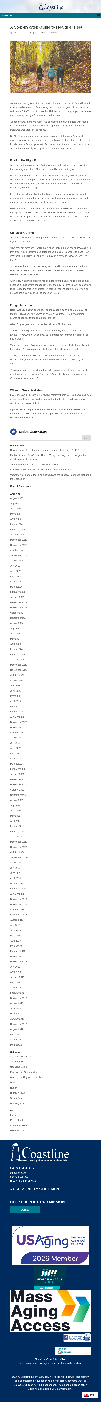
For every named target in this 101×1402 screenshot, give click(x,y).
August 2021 (16, 800)
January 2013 (17, 1019)
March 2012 (16, 1045)
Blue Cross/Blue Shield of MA (50, 1359)
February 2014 (18, 992)
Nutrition (14, 1087)
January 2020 (17, 894)
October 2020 (17, 852)
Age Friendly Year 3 (20, 1056)
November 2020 (18, 847)
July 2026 (15, 503)
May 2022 (15, 753)
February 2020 (18, 888)
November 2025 (18, 545)
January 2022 (17, 774)
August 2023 (16, 680)
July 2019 (15, 925)
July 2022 (15, 743)
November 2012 (18, 1024)
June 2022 (15, 748)
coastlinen (17, 32)
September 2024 (19, 618)
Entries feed (16, 1120)
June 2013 (15, 1008)
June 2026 (15, 508)
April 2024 (15, 644)
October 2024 (17, 612)
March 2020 (16, 883)
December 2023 (18, 665)
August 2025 (16, 560)
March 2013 (16, 1013)
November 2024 (18, 607)
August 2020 (16, 862)
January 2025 (17, 597)
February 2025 (18, 592)
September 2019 (19, 914)
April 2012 (15, 1039)
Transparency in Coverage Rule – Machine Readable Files (50, 1363)
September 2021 (19, 795)
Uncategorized (17, 1103)
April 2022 (15, 758)
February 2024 (18, 654)
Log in (13, 1115)
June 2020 (15, 873)
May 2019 (15, 935)
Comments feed (18, 1125)
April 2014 (15, 987)
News (13, 1082)
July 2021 (15, 805)
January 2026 (17, 534)
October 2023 (17, 675)
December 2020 (18, 842)
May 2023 (15, 696)
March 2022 (16, 763)
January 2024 (17, 659)
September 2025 (19, 555)
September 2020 (19, 857)
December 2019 (18, 899)
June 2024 (15, 633)
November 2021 (18, 784)
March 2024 (16, 649)
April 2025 (15, 581)
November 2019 (18, 904)
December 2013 (18, 998)
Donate (25, 1209)
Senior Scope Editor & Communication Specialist (35, 464)
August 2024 (16, 623)
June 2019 (15, 930)
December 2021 (18, 779)
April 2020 (15, 878)
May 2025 (15, 576)
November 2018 (18, 961)
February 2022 (18, 769)
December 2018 (18, 956)
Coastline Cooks (18, 1067)
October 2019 (17, 909)
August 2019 (16, 920)
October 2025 (17, 550)
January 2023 (17, 717)
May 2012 (15, 1034)
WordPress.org (18, 1130)
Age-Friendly (17, 1061)
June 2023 (15, 691)
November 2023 (18, 670)
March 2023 (16, 706)
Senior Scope (40, 32)
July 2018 (15, 966)
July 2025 (15, 566)
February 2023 (18, 711)
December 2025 (18, 539)
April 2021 (15, 821)
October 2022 (17, 732)
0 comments (52, 32)
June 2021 (15, 810)
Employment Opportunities (24, 1072)
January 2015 (17, 977)
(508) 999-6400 (18, 1173)
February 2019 (18, 951)
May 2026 (15, 514)
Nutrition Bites (17, 1093)
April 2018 (15, 972)
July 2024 (15, 628)
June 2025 (15, 571)
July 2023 (15, 685)
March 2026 (16, 524)
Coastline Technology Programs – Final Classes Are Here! (40, 469)
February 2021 (18, 831)
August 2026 (16, 498)
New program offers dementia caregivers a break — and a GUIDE (44, 450)
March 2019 (16, 946)
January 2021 (17, 836)
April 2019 (15, 940)
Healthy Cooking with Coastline (26, 1077)
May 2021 (15, 815)
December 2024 (18, 602)
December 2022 (18, 722)
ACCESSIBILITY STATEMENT (35, 1189)
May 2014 (15, 982)
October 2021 (17, 789)
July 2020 (15, 868)
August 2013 (16, 1003)
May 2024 (15, 638)
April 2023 (15, 701)
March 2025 (16, 586)
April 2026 (15, 519)
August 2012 (16, 1029)
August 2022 (16, 737)
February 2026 (18, 529)
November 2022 (18, 727)
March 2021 (16, 826)
